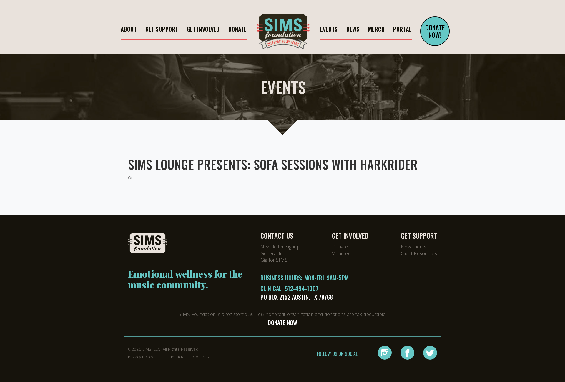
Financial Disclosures (189, 356)
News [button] (353, 29)
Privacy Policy (140, 356)
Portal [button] (402, 29)
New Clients (413, 246)
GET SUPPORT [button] (161, 29)
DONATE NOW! (435, 31)
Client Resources (419, 253)
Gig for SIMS (274, 260)
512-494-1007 (302, 288)
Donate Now (283, 322)
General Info (274, 253)
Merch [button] (376, 29)
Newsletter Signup (280, 246)
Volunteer (342, 253)
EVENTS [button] (329, 29)
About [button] (129, 29)
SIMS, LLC (151, 349)
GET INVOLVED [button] (203, 29)
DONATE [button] (237, 29)
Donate (340, 246)
